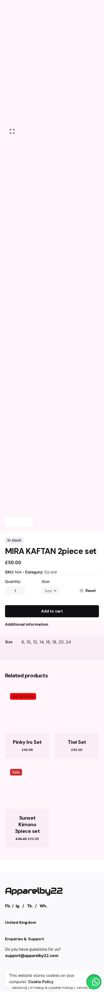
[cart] (92, 59)
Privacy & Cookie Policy (52, 987)
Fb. (8, 906)
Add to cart (52, 611)
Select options (27, 724)
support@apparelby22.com (31, 955)
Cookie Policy (41, 981)
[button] (93, 981)
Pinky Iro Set (27, 742)
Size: (46, 581)
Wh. (43, 906)
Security (19, 987)
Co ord (50, 572)
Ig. (18, 906)
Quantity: (13, 581)
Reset (91, 590)
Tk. (30, 906)
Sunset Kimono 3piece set (27, 824)
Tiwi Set (77, 742)
